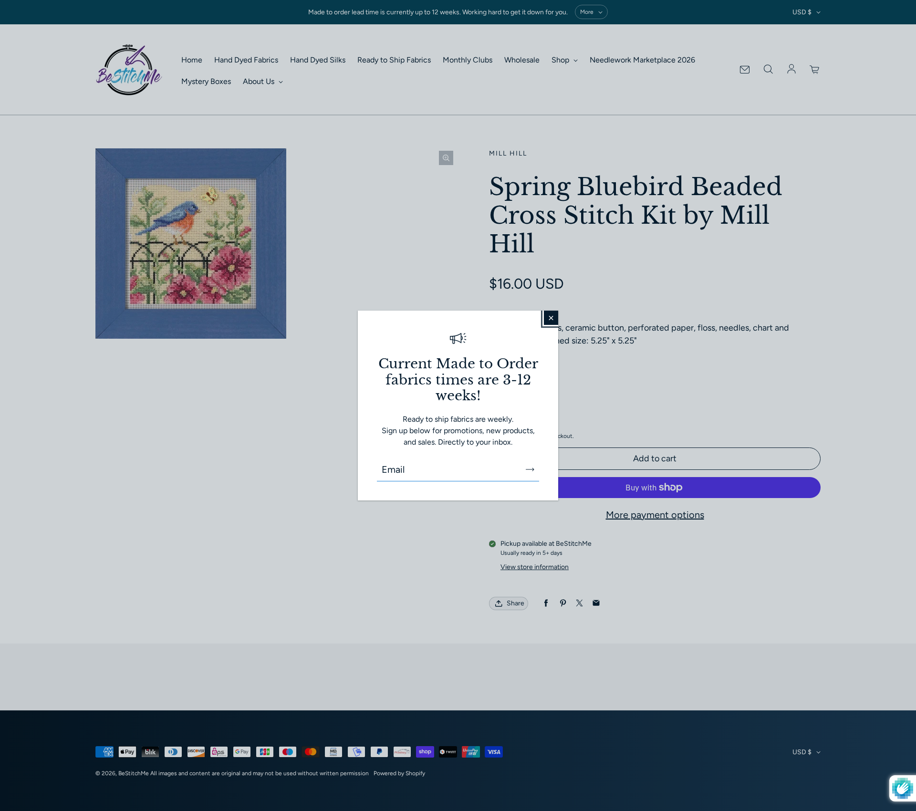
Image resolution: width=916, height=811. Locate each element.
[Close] (551, 318)
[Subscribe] (530, 469)
